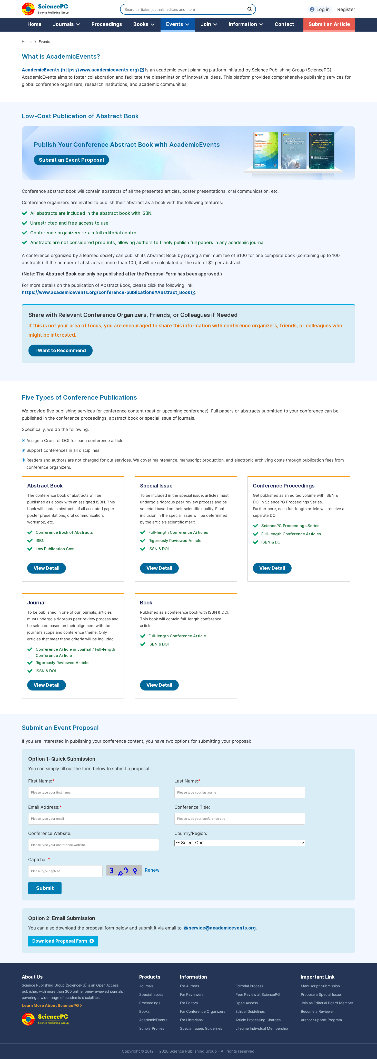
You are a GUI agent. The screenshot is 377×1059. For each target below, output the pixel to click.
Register (346, 9)
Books (140, 24)
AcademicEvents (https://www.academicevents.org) (80, 69)
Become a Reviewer (317, 1011)
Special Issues (151, 994)
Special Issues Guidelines (201, 1028)
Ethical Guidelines (250, 1011)
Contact (284, 24)
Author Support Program (321, 1020)
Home (34, 24)
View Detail (46, 568)
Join (206, 24)
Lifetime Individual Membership (261, 1028)
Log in (323, 9)
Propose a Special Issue (321, 994)
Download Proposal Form (60, 941)
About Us (32, 977)
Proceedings (107, 24)
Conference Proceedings (284, 486)
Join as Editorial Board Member (327, 1003)
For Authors (189, 986)
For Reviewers (191, 994)
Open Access (246, 1003)
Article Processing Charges (258, 1020)
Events (174, 24)
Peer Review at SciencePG (257, 994)
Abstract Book (45, 486)
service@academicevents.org (222, 928)
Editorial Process (249, 986)
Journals (63, 24)
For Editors (189, 1003)
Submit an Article (329, 24)
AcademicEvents (153, 1020)
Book (146, 603)
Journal (36, 603)
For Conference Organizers (202, 1011)
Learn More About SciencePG (51, 1005)
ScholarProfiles (151, 1028)
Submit (45, 888)
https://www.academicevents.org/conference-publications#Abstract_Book (106, 292)
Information (243, 24)
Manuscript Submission (320, 986)
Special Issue (156, 486)
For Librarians (191, 1020)
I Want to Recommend (60, 350)
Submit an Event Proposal (71, 160)
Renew (152, 870)
